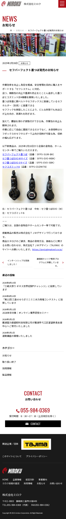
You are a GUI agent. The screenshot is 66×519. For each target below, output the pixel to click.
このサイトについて (12, 456)
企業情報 (17, 479)
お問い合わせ (56, 483)
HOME (5, 479)
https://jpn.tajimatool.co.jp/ (47, 249)
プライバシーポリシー (36, 456)
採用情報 (28, 483)
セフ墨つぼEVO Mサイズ (15, 158)
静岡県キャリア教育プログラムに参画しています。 (48, 262)
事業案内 (43, 479)
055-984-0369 (35, 410)
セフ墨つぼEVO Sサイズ (14, 162)
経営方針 (30, 479)
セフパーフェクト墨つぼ (14, 154)
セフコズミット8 (11, 166)
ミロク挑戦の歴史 (10, 483)
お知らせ (20, 30)
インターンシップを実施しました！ (18, 262)
